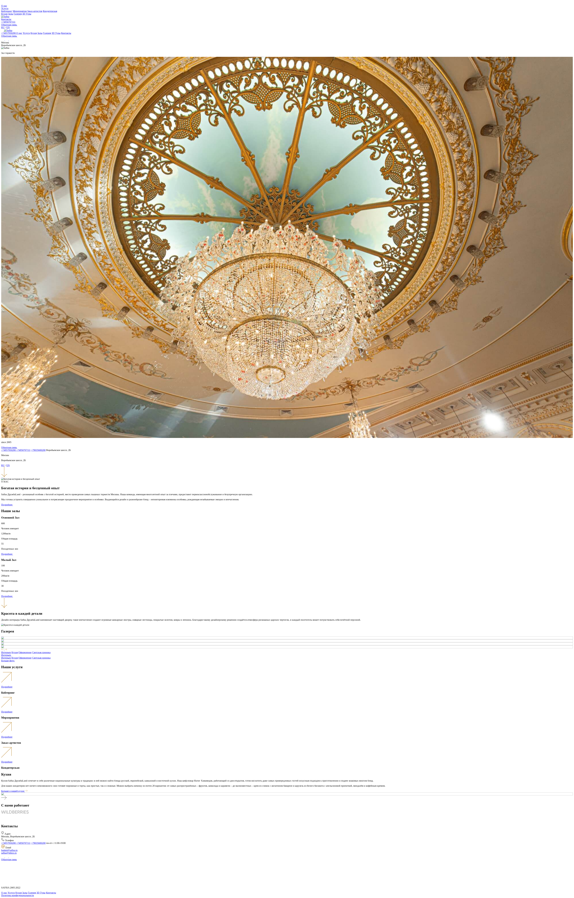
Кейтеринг (6, 11)
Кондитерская (50, 11)
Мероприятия (20, 11)
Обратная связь (9, 859)
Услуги (4, 8)
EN (8, 27)
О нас (4, 5)
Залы (10, 14)
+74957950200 (8, 33)
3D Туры (26, 14)
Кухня (4, 14)
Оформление (25, 652)
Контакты (6, 19)
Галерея (18, 14)
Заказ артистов (34, 11)
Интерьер (6, 652)
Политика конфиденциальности (17, 895)
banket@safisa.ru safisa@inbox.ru (9, 851)
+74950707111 (8, 22)
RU (3, 27)
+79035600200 (38, 450)
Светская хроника (41, 652)
